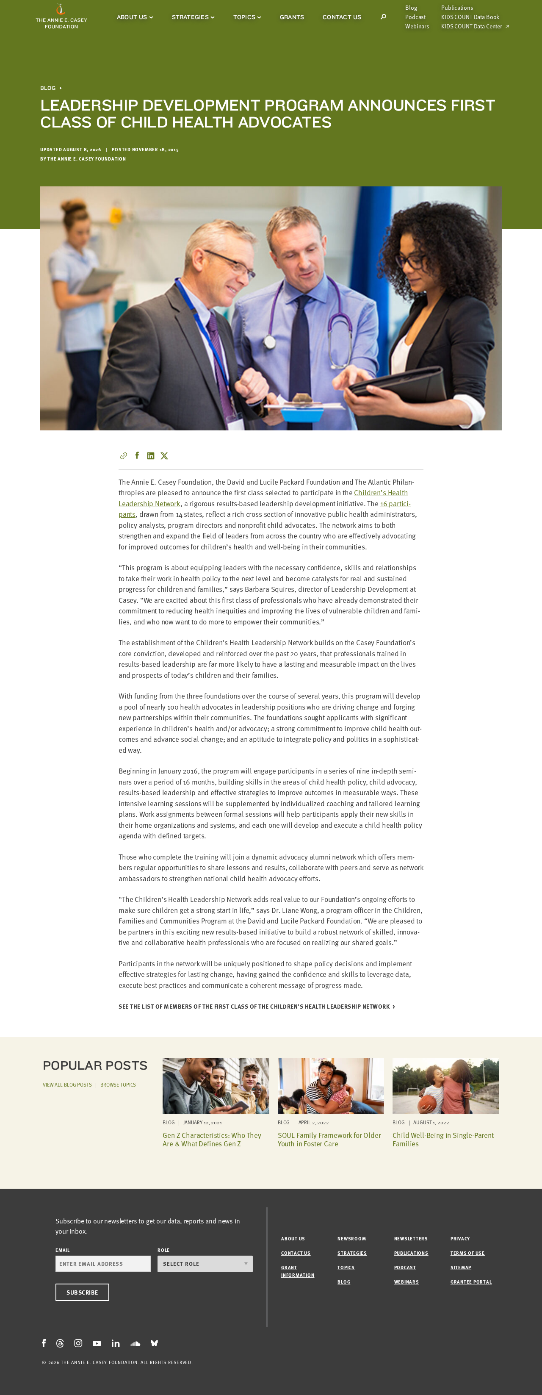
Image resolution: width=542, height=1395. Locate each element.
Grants (292, 17)
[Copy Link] (124, 456)
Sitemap (461, 1267)
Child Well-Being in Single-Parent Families (443, 1139)
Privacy (460, 1238)
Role (164, 1250)
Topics (244, 17)
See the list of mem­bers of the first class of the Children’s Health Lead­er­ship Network (254, 1006)
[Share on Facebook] (137, 456)
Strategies (190, 17)
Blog (411, 8)
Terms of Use (468, 1252)
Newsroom (351, 1238)
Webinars (417, 26)
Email (62, 1250)
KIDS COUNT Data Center (471, 26)
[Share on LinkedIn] (151, 456)
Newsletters (411, 1238)
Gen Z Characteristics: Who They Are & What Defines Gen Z (212, 1139)
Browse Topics (118, 1084)
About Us (132, 17)
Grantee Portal (471, 1281)
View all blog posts (67, 1084)
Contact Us (342, 17)
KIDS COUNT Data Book (470, 17)
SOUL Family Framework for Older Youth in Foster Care (329, 1139)
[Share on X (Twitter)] (164, 456)
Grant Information (297, 1271)
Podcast (415, 17)
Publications (457, 8)
